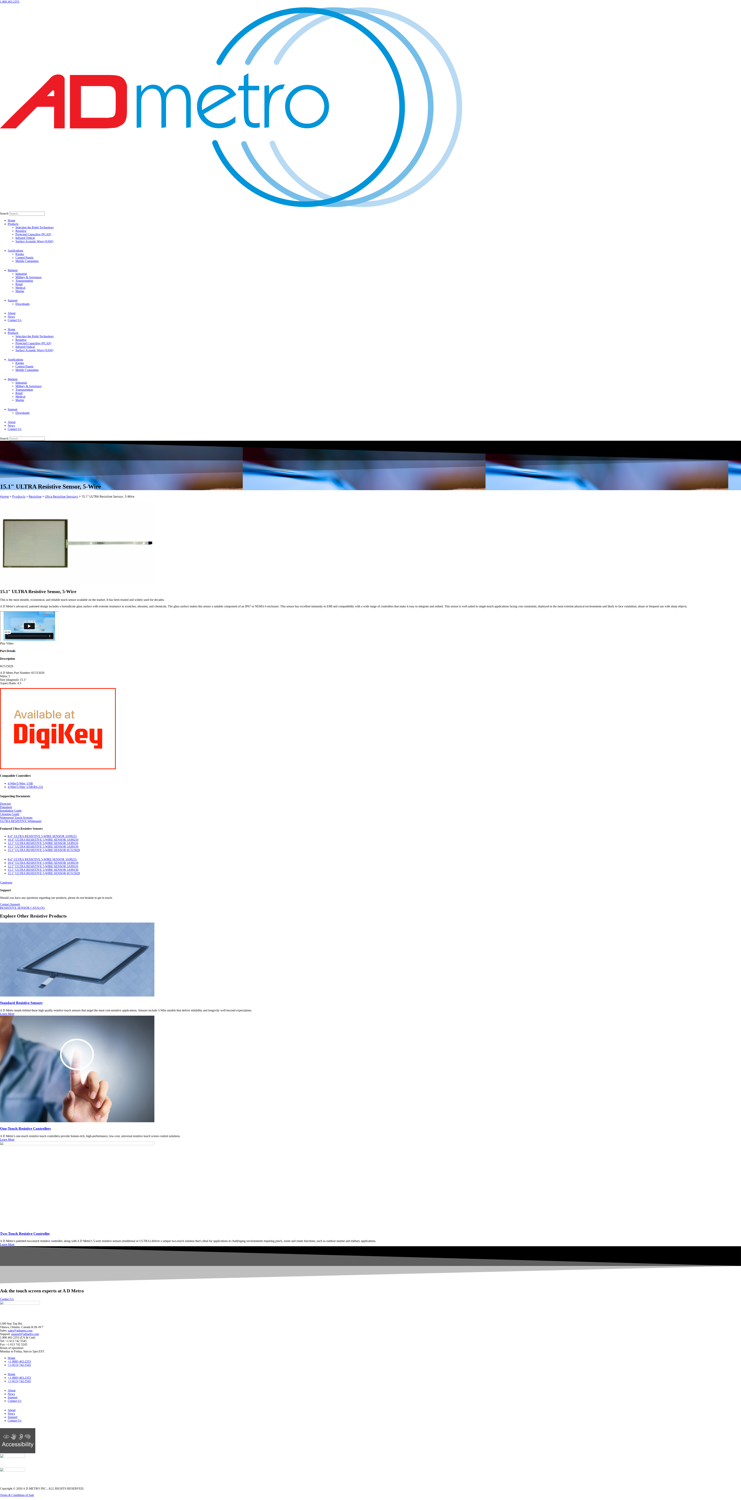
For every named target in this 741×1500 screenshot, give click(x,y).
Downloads (22, 304)
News (11, 316)
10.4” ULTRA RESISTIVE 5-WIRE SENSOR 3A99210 (43, 839)
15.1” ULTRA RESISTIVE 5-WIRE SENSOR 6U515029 (44, 850)
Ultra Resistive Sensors (61, 496)
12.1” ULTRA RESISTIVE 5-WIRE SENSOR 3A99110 (43, 843)
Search (4, 213)
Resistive (20, 231)
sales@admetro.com (20, 1330)
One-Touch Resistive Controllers (25, 1128)
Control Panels (24, 257)
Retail (19, 284)
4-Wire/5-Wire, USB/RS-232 (25, 787)
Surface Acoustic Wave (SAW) (34, 241)
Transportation (24, 280)
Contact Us (14, 320)
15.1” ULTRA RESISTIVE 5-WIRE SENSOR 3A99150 (43, 846)
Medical (20, 287)
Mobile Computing (27, 261)
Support (12, 300)
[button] (370, 643)
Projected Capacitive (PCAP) (33, 234)
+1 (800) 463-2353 (19, 1361)
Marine (19, 291)
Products (13, 224)
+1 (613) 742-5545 (19, 1365)
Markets (13, 270)
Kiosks (19, 254)
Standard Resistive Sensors (21, 1003)
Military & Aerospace (28, 277)
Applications (15, 250)
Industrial (21, 273)
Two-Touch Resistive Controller (25, 1234)
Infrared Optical (25, 237)
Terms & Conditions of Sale (17, 1495)
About (11, 313)
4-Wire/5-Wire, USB (20, 783)
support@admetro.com (25, 1334)
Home (11, 220)
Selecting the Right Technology (34, 227)
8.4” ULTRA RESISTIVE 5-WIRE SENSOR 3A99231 (42, 836)
